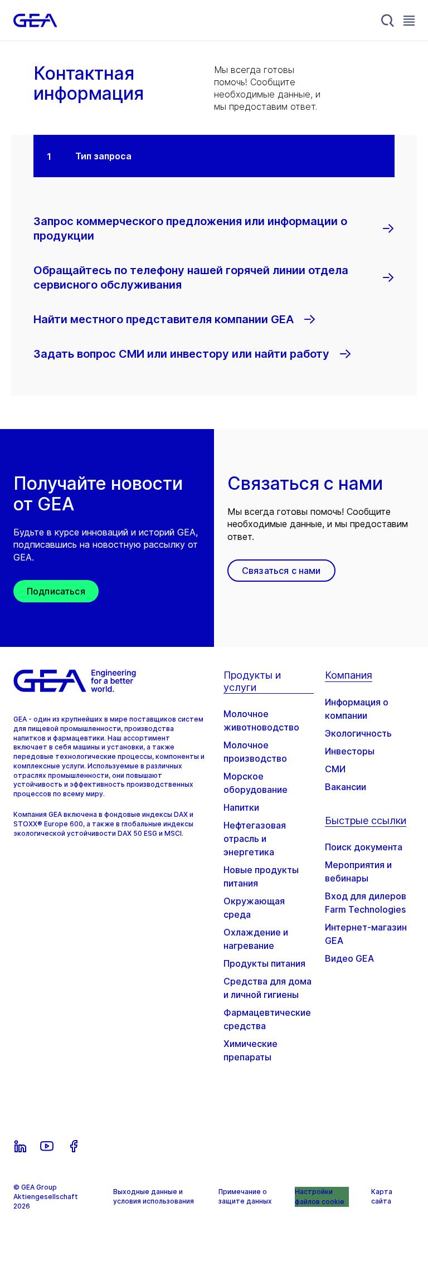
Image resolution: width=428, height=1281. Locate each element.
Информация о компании (356, 708)
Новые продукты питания (261, 876)
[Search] (388, 20)
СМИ (335, 769)
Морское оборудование (255, 783)
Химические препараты (250, 1050)
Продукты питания (264, 963)
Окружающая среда (254, 907)
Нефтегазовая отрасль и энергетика (254, 839)
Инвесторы (349, 751)
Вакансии (345, 786)
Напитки (241, 807)
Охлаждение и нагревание (255, 939)
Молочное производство (255, 751)
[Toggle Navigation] (409, 20)
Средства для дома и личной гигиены (267, 988)
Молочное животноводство (261, 720)
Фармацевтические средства (267, 1019)
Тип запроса (103, 156)
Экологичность (358, 733)
